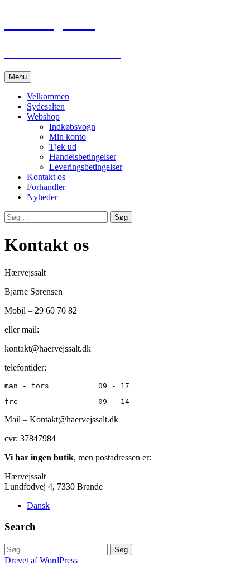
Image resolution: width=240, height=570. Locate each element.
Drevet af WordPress (41, 560)
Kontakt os (46, 177)
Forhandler (46, 187)
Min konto (67, 136)
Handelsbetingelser (82, 157)
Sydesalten (46, 106)
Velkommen (48, 96)
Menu (18, 77)
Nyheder (42, 197)
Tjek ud (62, 146)
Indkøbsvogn (72, 126)
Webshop (43, 116)
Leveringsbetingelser (85, 167)
